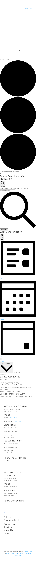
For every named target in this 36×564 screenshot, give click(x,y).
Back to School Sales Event (12, 393)
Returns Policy (10, 553)
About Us (8, 530)
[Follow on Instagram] (5, 466)
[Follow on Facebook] (5, 506)
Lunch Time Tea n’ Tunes (11, 384)
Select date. (17, 372)
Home (7, 533)
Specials (8, 527)
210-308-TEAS (17, 421)
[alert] (18, 172)
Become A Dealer (12, 520)
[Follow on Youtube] (12, 506)
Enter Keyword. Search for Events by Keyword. (14, 188)
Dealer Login (28, 8)
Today (2, 361)
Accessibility (20, 553)
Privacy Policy (28, 551)
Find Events (4, 229)
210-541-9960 (13, 418)
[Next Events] (0, 359)
